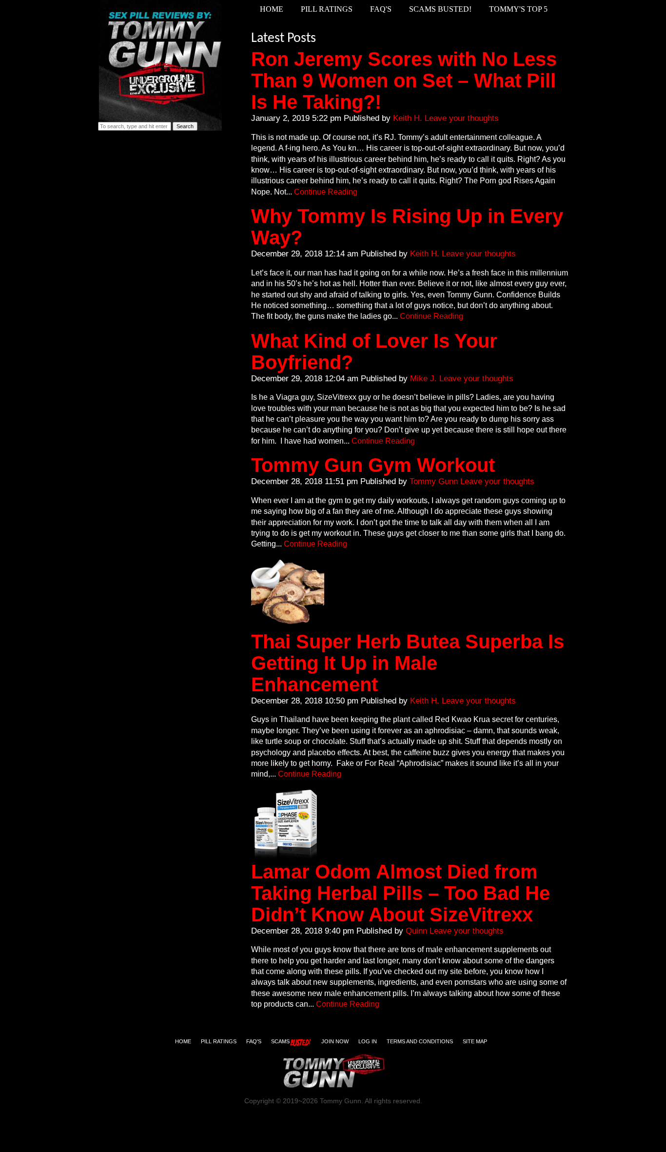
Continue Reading (325, 192)
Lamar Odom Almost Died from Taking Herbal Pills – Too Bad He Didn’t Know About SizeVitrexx (400, 893)
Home (271, 9)
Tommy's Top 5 (518, 9)
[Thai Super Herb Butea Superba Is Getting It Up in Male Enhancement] (287, 626)
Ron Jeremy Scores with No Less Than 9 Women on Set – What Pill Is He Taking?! (404, 80)
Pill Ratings (327, 9)
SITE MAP (475, 1041)
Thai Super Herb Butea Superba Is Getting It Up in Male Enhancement (407, 663)
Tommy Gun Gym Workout (373, 465)
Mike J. (423, 378)
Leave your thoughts (462, 118)
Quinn (416, 930)
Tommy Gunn (434, 481)
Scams (280, 1041)
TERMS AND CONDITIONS (420, 1041)
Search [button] (185, 126)
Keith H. (407, 118)
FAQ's (381, 9)
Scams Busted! (440, 9)
